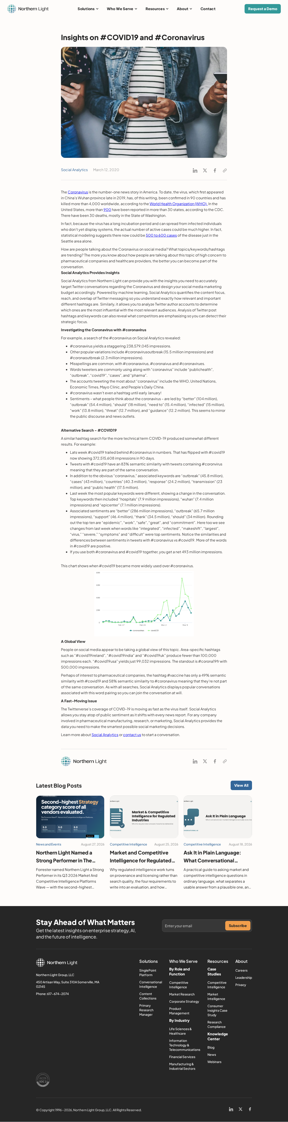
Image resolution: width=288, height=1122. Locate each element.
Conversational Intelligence (150, 984)
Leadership (243, 977)
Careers (241, 970)
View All (241, 785)
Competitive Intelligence (178, 984)
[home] (28, 8)
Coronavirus (78, 192)
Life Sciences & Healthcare (180, 1031)
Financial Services (182, 1057)
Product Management (179, 1010)
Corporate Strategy (184, 1001)
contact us (132, 734)
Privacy (240, 985)
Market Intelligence (216, 996)
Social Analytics (105, 734)
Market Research (182, 994)
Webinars (214, 1062)
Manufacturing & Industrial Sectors (182, 1066)
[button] (88, 9)
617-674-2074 (58, 994)
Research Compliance (216, 1024)
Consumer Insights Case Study (217, 1010)
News (211, 1054)
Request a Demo (262, 8)
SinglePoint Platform (147, 972)
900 (107, 209)
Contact (208, 8)
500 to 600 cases (161, 235)
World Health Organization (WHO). (179, 203)
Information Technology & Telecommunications (184, 1045)
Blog (210, 1047)
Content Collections (147, 996)
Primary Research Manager (146, 1009)
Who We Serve (120, 8)
